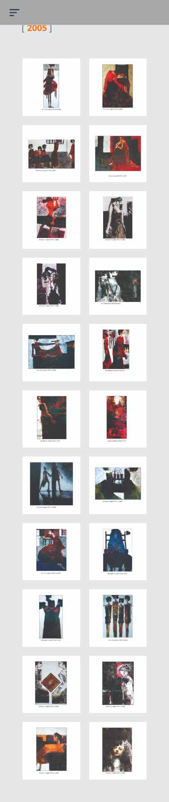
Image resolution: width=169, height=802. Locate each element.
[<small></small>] (51, 87)
